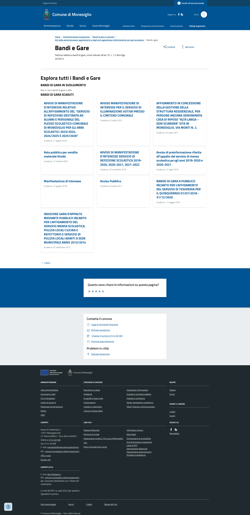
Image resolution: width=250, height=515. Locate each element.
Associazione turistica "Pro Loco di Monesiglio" (103, 438)
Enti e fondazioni (48, 398)
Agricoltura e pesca (92, 390)
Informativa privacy (135, 430)
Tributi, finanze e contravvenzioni (141, 406)
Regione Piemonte (50, 3)
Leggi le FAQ (132, 445)
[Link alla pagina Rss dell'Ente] (175, 429)
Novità (70, 26)
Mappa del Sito (110, 504)
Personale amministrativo (52, 406)
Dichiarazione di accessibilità (139, 438)
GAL (85, 442)
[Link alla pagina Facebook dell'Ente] (171, 429)
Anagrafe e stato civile (93, 398)
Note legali (131, 434)
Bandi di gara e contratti (103, 36)
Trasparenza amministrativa (152, 26)
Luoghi (172, 411)
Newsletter (174, 433)
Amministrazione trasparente (76, 36)
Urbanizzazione (176, 26)
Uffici (43, 415)
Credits (89, 504)
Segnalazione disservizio (137, 448)
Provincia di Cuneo (91, 434)
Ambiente (88, 394)
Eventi (172, 415)
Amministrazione (52, 26)
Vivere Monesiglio (101, 26)
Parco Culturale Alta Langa (95, 446)
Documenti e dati (48, 394)
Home (57, 36)
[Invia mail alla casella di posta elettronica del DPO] (54, 474)
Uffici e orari (46, 455)
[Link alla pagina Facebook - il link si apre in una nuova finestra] (178, 14)
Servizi (83, 26)
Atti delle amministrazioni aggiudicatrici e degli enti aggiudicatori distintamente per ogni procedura (99, 40)
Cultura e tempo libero (93, 410)
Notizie (173, 390)
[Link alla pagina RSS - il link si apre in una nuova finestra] (181, 14)
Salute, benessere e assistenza (140, 402)
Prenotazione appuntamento (139, 451)
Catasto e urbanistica (93, 406)
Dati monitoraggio (48, 504)
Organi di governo (48, 402)
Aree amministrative (49, 390)
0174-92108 (54, 439)
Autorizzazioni (90, 402)
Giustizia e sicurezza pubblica (139, 394)
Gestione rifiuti (129, 26)
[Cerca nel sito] (203, 14)
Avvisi (172, 394)
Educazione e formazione (137, 390)
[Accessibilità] (8, 507)
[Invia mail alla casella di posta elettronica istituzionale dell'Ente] (63, 447)
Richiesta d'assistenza (136, 455)
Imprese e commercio (136, 398)
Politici (43, 410)
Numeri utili (46, 459)
